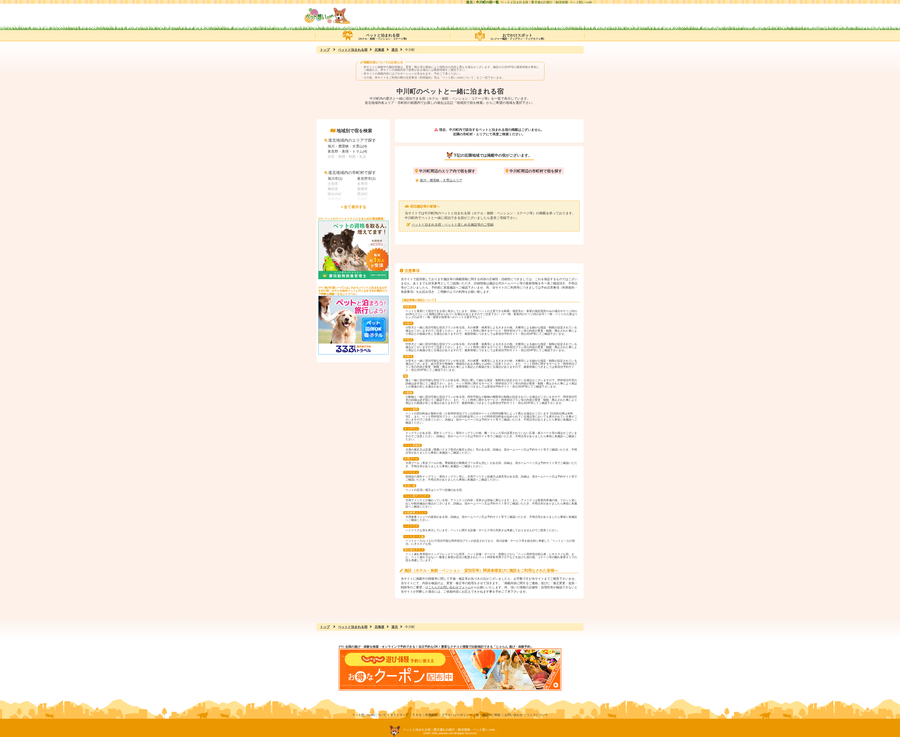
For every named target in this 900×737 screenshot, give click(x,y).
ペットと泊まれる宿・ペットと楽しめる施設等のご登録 (453, 224)
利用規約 (431, 715)
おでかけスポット (517, 36)
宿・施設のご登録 (488, 715)
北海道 (379, 50)
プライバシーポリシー (457, 715)
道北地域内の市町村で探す (352, 172)
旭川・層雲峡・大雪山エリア (441, 180)
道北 (394, 50)
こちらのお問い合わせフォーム (449, 587)
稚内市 (333, 189)
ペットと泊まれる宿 (383, 36)
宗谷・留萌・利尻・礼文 (347, 156)
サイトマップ (399, 715)
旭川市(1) (335, 178)
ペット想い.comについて (458, 77)
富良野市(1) (366, 178)
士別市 (333, 184)
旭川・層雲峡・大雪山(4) (347, 146)
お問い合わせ (513, 715)
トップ (325, 50)
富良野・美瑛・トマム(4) (347, 151)
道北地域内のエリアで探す (352, 140)
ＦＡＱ (416, 715)
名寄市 (362, 184)
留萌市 (362, 189)
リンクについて (537, 715)
